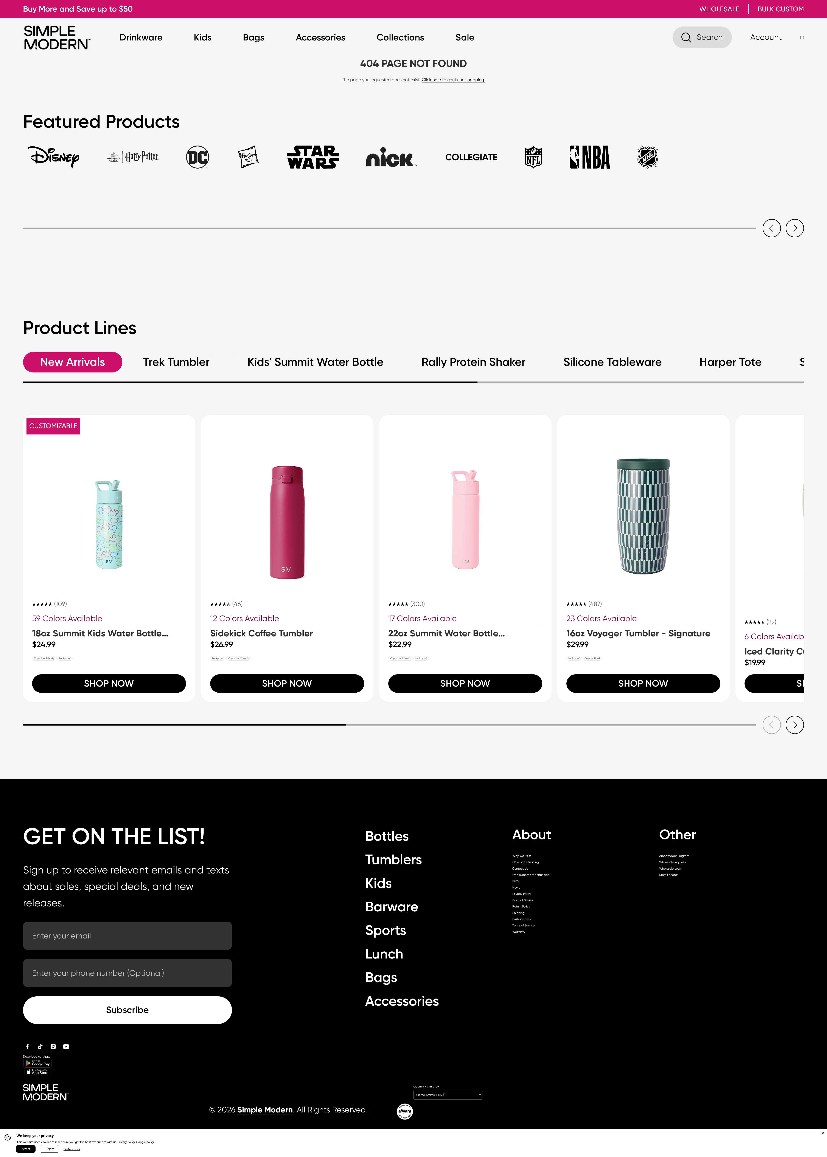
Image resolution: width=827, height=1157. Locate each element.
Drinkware (141, 37)
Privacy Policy (521, 893)
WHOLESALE (719, 9)
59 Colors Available (67, 618)
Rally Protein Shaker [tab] (473, 362)
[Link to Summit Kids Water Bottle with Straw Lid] (109, 501)
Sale (464, 37)
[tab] (53, 162)
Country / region (427, 1086)
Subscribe (127, 1009)
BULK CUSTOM (781, 9)
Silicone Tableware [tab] (612, 362)
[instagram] (53, 1046)
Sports (385, 930)
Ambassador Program (674, 856)
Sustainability (521, 919)
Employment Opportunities (530, 874)
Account (766, 37)
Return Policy (521, 906)
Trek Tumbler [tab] (176, 362)
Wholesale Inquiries (672, 862)
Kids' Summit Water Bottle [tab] (315, 362)
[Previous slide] (772, 228)
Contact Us (520, 868)
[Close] (823, 1133)
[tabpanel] (413, 216)
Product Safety (522, 900)
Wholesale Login (670, 868)
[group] (109, 558)
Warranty (518, 932)
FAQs (515, 881)
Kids (203, 37)
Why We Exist (521, 856)
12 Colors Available (244, 618)
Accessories (320, 37)
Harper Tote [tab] (731, 362)
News (516, 887)
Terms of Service (523, 925)
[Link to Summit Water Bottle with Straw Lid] (465, 501)
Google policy (145, 1142)
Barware (391, 906)
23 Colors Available (601, 618)
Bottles (387, 836)
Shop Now (109, 683)
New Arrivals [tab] (72, 362)
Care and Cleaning (525, 862)
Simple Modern (265, 1110)
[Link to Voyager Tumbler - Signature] (643, 501)
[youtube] (66, 1046)
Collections (400, 37)
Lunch (384, 954)
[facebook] (27, 1046)
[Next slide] (795, 228)
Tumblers (393, 859)
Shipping (518, 913)
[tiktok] (40, 1046)
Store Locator (668, 874)
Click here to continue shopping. (453, 79)
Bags (253, 37)
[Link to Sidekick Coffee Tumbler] (287, 501)
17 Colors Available (422, 618)
